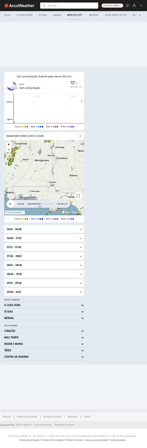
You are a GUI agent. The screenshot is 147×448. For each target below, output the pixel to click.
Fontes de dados (118, 440)
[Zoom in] (8, 144)
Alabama (72, 416)
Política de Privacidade (52, 440)
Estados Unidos (52, 416)
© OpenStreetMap (14, 212)
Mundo (7, 416)
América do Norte (27, 416)
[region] (44, 177)
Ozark (87, 416)
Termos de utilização (29, 440)
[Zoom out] (8, 149)
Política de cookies (74, 440)
